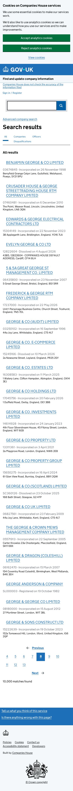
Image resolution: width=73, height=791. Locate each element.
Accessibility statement (16, 746)
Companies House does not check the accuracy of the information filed (33, 86)
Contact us (33, 742)
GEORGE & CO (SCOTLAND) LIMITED (36, 486)
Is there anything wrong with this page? (26, 717)
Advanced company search (20, 119)
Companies (20, 136)
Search (61, 105)
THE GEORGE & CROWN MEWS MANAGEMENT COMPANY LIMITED (35, 529)
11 (7, 664)
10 (57, 656)
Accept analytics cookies (36, 38)
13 (24, 664)
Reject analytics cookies (36, 48)
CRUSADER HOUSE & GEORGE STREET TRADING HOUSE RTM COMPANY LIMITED (31, 191)
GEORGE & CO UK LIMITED (28, 506)
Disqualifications (22, 141)
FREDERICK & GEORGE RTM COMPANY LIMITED (29, 295)
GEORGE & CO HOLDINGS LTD (31, 391)
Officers (36, 136)
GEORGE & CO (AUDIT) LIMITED (32, 321)
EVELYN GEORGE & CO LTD (28, 244)
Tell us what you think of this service (24, 711)
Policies (7, 742)
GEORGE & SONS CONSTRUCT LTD (34, 622)
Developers (38, 746)
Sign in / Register (12, 93)
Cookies (19, 742)
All (5, 136)
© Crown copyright (37, 782)
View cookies (36, 57)
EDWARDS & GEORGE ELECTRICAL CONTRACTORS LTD (35, 221)
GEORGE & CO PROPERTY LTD (31, 440)
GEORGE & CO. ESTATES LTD (29, 367)
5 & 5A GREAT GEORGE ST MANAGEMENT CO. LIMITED (29, 270)
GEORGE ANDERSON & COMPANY (34, 584)
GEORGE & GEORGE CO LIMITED (33, 601)
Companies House (22, 752)
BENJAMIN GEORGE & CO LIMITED (35, 162)
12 (15, 664)
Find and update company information (28, 79)
